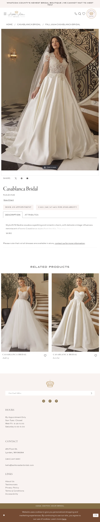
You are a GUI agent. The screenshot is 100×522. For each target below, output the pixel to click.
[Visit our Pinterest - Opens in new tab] (56, 401)
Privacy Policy (12, 487)
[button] (5, 13)
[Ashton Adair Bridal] (16, 13)
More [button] (9, 233)
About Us (9, 481)
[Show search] (80, 13)
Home (9, 24)
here (64, 519)
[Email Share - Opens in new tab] (27, 178)
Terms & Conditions (14, 490)
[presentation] (24, 312)
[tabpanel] (50, 99)
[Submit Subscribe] (93, 393)
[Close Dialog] (4, 515)
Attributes (31, 214)
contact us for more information (70, 243)
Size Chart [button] (9, 200)
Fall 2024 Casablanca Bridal (62, 24)
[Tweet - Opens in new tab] (16, 178)
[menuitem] (5, 13)
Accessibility (11, 494)
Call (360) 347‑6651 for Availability (57, 207)
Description (12, 214)
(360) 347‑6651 (12, 459)
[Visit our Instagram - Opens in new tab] (43, 401)
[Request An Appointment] (91, 14)
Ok (95, 515)
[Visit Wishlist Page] (84, 13)
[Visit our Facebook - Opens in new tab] (50, 401)
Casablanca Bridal (29, 24)
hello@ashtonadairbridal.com (19, 465)
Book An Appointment (18, 207)
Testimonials (11, 484)
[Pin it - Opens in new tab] (22, 178)
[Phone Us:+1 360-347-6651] (76, 13)
